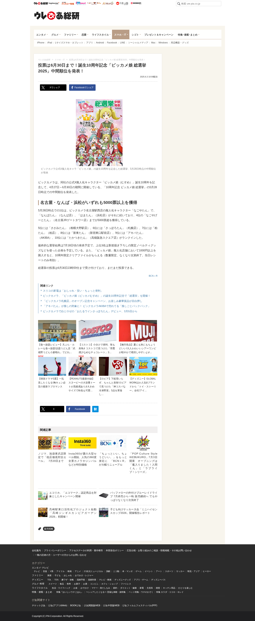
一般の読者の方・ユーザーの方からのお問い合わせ (60, 555)
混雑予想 (81, 580)
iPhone (40, 42)
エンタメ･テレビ (40, 567)
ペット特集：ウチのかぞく (141, 592)
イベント (149, 571)
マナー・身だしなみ (101, 588)
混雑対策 (92, 580)
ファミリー (70, 34)
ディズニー (37, 579)
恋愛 (84, 34)
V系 (51, 571)
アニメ (78, 571)
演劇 (108, 571)
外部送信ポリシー (115, 550)
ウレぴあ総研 (41, 3)
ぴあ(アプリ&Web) (57, 605)
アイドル (60, 571)
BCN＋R (153, 276)
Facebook (112, 42)
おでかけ (84, 588)
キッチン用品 (169, 588)
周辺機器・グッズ (180, 42)
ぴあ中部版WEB (111, 605)
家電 (142, 588)
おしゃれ (68, 575)
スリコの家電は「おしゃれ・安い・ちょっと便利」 (73, 290)
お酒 (85, 584)
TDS (56, 580)
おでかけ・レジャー (84, 575)
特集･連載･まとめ (188, 34)
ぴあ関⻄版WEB (92, 605)
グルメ (55, 34)
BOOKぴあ (75, 605)
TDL (49, 580)
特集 (34, 592)
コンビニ (94, 584)
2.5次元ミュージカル (93, 571)
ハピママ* (54, 3)
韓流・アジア (193, 571)
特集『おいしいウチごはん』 (69, 592)
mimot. (81, 3)
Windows (163, 42)
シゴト (135, 34)
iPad (49, 42)
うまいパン (108, 3)
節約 (115, 588)
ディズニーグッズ (122, 580)
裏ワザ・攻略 (67, 580)
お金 (75, 588)
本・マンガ (127, 571)
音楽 (45, 571)
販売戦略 (48, 528)
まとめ (48, 592)
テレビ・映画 (105, 580)
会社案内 (36, 550)
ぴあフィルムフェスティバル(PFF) (139, 605)
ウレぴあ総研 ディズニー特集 (68, 3)
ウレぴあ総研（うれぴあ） (56, 15)
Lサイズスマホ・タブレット (69, 42)
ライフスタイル (100, 34)
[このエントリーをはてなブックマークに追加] (95, 409)
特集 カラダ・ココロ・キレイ (170, 592)
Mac (153, 42)
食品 (62, 584)
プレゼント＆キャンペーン (158, 34)
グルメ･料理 (38, 583)
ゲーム (139, 571)
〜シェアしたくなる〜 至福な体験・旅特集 (106, 592)
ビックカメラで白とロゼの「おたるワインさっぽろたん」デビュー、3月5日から (90, 311)
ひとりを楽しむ (185, 588)
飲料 (69, 584)
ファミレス (126, 584)
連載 (41, 592)
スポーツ (169, 571)
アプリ (89, 42)
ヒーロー (207, 571)
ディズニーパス (158, 580)
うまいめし (94, 3)
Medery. (136, 3)
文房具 (150, 588)
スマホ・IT (120, 34)
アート (159, 571)
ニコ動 (116, 571)
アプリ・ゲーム (141, 580)
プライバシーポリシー (55, 550)
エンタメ (41, 34)
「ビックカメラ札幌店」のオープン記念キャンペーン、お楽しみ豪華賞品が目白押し (92, 300)
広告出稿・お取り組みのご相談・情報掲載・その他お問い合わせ (159, 550)
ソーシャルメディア (138, 42)
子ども (58, 575)
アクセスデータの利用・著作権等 (86, 550)
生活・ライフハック (61, 588)
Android (100, 42)
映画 (70, 571)
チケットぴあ (38, 605)
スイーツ (53, 584)
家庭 (49, 575)
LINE (122, 42)
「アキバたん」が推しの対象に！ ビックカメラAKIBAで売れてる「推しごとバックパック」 (96, 306)
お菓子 (77, 584)
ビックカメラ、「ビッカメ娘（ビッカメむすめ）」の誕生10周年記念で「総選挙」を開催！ (96, 295)
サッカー (180, 571)
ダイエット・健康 (128, 588)
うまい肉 (122, 3)
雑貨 (158, 588)
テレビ (37, 571)
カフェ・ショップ (109, 584)
